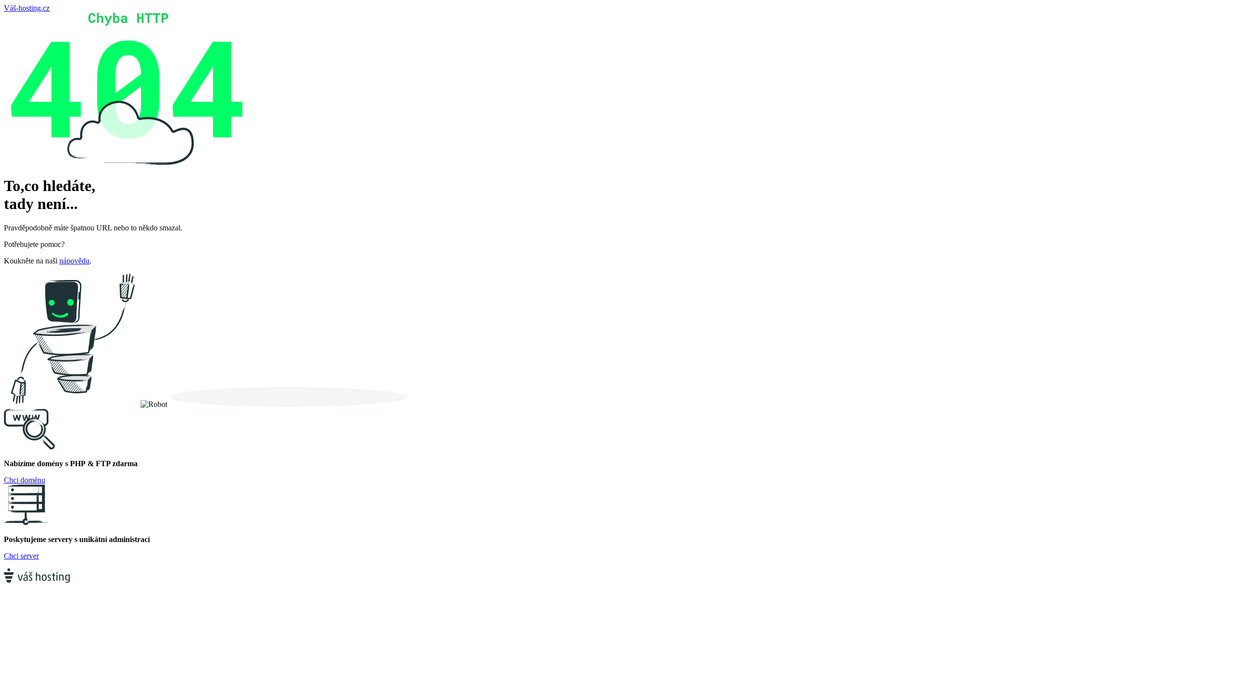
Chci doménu (24, 480)
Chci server (21, 556)
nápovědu (74, 261)
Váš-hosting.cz (27, 8)
